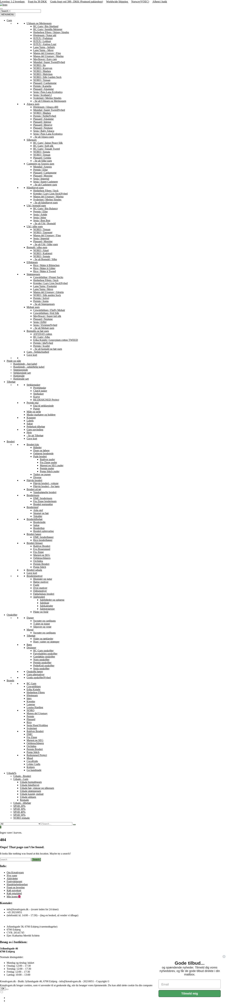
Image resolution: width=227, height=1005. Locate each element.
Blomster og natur (42, 579)
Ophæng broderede (43, 453)
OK (2, 988)
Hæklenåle (19, 375)
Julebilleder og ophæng (52, 599)
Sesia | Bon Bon (41, 220)
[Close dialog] (224, 956)
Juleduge (44, 602)
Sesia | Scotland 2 (42, 95)
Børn (29, 644)
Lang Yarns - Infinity (44, 47)
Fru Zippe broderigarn (45, 501)
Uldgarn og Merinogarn (39, 23)
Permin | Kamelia (42, 86)
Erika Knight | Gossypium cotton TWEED (55, 340)
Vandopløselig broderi (44, 492)
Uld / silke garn (35, 226)
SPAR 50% (19, 814)
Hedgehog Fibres (36, 692)
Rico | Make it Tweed (44, 271)
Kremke (31, 701)
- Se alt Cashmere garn (45, 184)
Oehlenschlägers (42, 558)
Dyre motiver (40, 587)
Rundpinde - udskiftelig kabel (28, 366)
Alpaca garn (33, 104)
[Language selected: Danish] (113, 996)
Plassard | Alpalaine (43, 89)
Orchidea (38, 561)
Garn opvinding (35, 429)
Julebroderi (39, 596)
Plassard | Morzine (43, 175)
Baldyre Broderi (41, 546)
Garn (9, 20)
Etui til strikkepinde (43, 405)
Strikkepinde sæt (22, 372)
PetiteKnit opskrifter (43, 665)
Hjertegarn (32, 695)
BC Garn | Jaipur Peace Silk (48, 142)
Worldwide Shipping (117, 1)
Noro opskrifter (41, 659)
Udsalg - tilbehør (22, 803)
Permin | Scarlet (41, 346)
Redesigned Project (37, 755)
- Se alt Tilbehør (35, 435)
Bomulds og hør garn (38, 331)
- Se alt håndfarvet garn (45, 202)
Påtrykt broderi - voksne (45, 483)
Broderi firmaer (35, 543)
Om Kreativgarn (15, 872)
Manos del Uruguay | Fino (47, 53)
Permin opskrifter (42, 662)
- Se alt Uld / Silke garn (45, 244)
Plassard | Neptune (43, 127)
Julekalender (46, 605)
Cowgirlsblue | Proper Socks (48, 277)
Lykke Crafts (33, 764)
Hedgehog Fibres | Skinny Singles (51, 32)
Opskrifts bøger (35, 671)
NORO (30, 710)
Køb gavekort (14, 890)
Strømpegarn (33, 274)
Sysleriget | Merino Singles (47, 98)
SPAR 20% (19, 806)
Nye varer (12, 875)
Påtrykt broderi (34, 480)
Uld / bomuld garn (36, 205)
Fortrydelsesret (14, 881)
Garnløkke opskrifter (44, 656)
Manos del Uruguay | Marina (48, 56)
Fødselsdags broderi (43, 593)
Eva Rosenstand (41, 549)
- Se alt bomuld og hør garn (47, 349)
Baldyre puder (47, 459)
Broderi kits (33, 444)
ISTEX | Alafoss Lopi (44, 44)
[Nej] (7, 989)
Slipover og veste (42, 626)
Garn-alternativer (35, 674)
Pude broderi (40, 456)
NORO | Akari (41, 250)
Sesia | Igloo (39, 217)
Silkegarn (32, 139)
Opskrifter (12, 614)
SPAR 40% (19, 812)
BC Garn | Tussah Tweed (46, 148)
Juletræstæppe (47, 608)
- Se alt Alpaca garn (43, 136)
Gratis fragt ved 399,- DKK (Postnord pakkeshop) (76, 1)
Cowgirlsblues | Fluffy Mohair (49, 310)
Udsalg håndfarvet (29, 785)
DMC (30, 734)
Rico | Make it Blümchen (46, 265)
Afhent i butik (159, 1)
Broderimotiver (35, 576)
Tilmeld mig (189, 993)
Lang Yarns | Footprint (45, 286)
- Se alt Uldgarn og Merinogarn (49, 101)
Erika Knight (33, 689)
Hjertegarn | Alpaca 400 (45, 107)
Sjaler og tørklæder (43, 638)
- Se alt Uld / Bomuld (44, 223)
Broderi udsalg (34, 570)
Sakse (30, 423)
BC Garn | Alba (41, 337)
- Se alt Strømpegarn (44, 304)
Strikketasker (33, 384)
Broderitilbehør (35, 519)
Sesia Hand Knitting (37, 725)
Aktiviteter (12, 878)
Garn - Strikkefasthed (38, 351)
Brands (10, 680)
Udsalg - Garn (20, 779)
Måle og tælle (34, 411)
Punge (36, 408)
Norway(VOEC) (140, 1)
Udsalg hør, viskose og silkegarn (37, 788)
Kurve (36, 396)
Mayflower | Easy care (45, 59)
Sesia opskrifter (41, 668)
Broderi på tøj (34, 489)
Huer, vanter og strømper (46, 641)
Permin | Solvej (41, 298)
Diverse (37, 477)
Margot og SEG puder (51, 465)
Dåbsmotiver (40, 590)
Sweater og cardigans (44, 620)
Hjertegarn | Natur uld (44, 35)
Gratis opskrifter (39, 677)
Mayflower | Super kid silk (47, 316)
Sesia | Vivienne (45, 325)
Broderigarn (33, 495)
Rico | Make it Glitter (44, 268)
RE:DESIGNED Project (46, 399)
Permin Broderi (41, 564)
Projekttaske (39, 387)
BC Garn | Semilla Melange (47, 29)
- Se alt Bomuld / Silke (45, 259)
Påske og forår (40, 611)
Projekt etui (33, 402)
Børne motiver (40, 581)
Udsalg (11, 773)
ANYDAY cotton (42, 334)
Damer (30, 617)
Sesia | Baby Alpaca (43, 130)
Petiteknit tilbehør (36, 426)
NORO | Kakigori (42, 253)
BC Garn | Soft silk (43, 145)
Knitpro (31, 767)
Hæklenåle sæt (21, 378)
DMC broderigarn (42, 498)
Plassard (31, 719)
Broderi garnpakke (43, 504)
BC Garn (31, 683)
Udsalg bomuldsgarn (31, 782)
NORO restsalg (21, 817)
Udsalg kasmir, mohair (32, 794)
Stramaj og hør (41, 513)
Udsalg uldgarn (28, 797)
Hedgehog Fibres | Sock (45, 190)
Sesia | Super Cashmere (45, 181)
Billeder (37, 447)
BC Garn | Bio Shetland (45, 26)
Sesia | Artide (40, 214)
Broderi (11, 441)
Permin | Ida (43, 343)
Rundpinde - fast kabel (25, 363)
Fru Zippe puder (48, 462)
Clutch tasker (40, 390)
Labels (30, 420)
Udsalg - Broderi (22, 776)
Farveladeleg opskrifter (45, 653)
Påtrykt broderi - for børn (46, 486)
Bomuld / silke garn (37, 247)
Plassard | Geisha (42, 157)
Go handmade (34, 770)
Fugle (36, 584)
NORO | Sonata (41, 151)
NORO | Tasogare (42, 232)
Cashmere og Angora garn (40, 163)
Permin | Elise (40, 169)
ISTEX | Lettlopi (42, 41)
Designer (31, 647)
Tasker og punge (42, 474)
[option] (117, 997)
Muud (30, 758)
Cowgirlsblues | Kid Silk (46, 313)
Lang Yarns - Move (43, 50)
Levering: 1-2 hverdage (12, 1)
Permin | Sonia (41, 301)
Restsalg (24, 800)
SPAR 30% (19, 809)
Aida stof (38, 510)
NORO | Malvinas (43, 74)
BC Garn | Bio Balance (45, 208)
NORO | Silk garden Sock (47, 295)
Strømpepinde (20, 369)
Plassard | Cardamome (45, 83)
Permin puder (47, 468)
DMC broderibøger (43, 537)
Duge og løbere (41, 450)
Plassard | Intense (42, 121)
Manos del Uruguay (37, 713)
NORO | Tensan (41, 80)
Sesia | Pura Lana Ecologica (47, 92)
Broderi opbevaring (43, 531)
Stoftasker (38, 393)
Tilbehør (11, 381)
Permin (30, 716)
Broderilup (39, 528)
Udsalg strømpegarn (30, 791)
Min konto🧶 (14, 896)
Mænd (30, 629)
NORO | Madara (42, 71)
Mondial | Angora (42, 166)
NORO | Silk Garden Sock (47, 77)
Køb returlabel (14, 893)
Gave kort (32, 354)
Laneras (31, 704)
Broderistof (32, 507)
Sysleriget (32, 728)
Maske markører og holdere (41, 414)
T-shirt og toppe (41, 623)
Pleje (29, 432)
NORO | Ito (39, 65)
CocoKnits (32, 761)
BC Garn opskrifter (43, 650)
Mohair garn (33, 307)
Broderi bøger (34, 534)
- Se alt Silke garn (42, 160)
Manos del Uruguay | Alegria (48, 292)
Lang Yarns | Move (43, 289)
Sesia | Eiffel (39, 322)
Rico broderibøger (42, 540)
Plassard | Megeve (42, 124)
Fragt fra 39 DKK (37, 1)
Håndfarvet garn (35, 187)
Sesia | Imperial (41, 178)
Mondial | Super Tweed (49, 62)
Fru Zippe (38, 552)
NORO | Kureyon (42, 68)
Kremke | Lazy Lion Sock (50, 193)
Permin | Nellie (44, 116)
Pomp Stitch (39, 567)
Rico (29, 722)
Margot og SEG (41, 555)
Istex (29, 698)
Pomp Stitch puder (49, 471)
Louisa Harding (35, 707)
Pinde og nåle (14, 360)
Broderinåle (39, 522)
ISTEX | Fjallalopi (43, 38)
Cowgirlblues (34, 686)
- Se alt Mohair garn (43, 328)
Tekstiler (37, 516)
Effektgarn (32, 262)
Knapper (31, 417)
